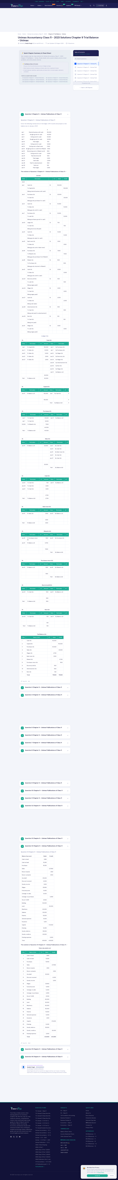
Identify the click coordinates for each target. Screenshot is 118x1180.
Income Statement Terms (67, 1134)
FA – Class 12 (64, 1113)
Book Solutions (90, 1115)
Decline (112, 1175)
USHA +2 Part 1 (39, 1147)
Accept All (97, 1175)
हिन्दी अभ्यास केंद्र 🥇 (65, 1143)
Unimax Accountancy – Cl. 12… (43, 1132)
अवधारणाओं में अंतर (64, 1150)
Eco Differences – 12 (91, 1143)
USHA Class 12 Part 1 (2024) (42, 1152)
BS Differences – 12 (91, 1146)
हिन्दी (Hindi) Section (91, 1122)
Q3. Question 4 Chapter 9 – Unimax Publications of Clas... (36, 79)
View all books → (40, 1166)
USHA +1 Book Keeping (41, 1145)
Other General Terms (66, 1136)
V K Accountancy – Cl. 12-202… (43, 1161)
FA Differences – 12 (91, 1141)
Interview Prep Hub (91, 1120)
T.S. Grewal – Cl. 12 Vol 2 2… (42, 1123)
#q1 (29, 681)
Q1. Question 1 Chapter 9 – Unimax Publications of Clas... (35, 77)
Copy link (24, 681)
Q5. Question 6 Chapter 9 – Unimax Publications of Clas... (36, 81)
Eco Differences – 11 (91, 1136)
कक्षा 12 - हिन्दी (64, 1147)
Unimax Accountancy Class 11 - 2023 (37, 34)
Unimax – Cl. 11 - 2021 (41, 1137)
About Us (88, 1113)
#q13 (29, 1043)
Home (19, 34)
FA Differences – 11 (90, 1134)
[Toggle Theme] (90, 5)
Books (24, 34)
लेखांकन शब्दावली (64, 1152)
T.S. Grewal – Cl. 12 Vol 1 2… (42, 1120)
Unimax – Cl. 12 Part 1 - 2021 (42, 1140)
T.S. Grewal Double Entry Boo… (43, 1128)
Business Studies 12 (66, 1120)
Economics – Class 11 (66, 1122)
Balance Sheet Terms (66, 1131)
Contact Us (89, 1125)
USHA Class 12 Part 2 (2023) (42, 1154)
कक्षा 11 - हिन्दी (64, 1145)
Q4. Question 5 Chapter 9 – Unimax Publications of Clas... (59, 79)
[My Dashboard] (106, 5)
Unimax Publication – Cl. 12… (42, 1142)
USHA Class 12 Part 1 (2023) (42, 1149)
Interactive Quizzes (91, 1118)
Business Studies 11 (65, 1118)
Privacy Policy (89, 1127)
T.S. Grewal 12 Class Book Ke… (43, 1113)
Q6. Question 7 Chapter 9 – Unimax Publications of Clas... (59, 81)
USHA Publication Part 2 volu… (43, 1159)
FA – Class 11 (64, 1110)
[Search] (93, 5)
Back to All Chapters (86, 87)
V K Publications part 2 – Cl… (42, 1164)
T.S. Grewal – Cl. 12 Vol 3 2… (42, 1125)
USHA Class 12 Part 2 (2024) (42, 1157)
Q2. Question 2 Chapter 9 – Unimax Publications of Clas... (59, 77)
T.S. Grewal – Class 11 (40, 1111)
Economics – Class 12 (66, 1125)
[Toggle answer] (68, 114)
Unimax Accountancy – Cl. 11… (43, 1130)
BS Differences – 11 (91, 1139)
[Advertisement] (59, 19)
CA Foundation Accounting (68, 1115)
